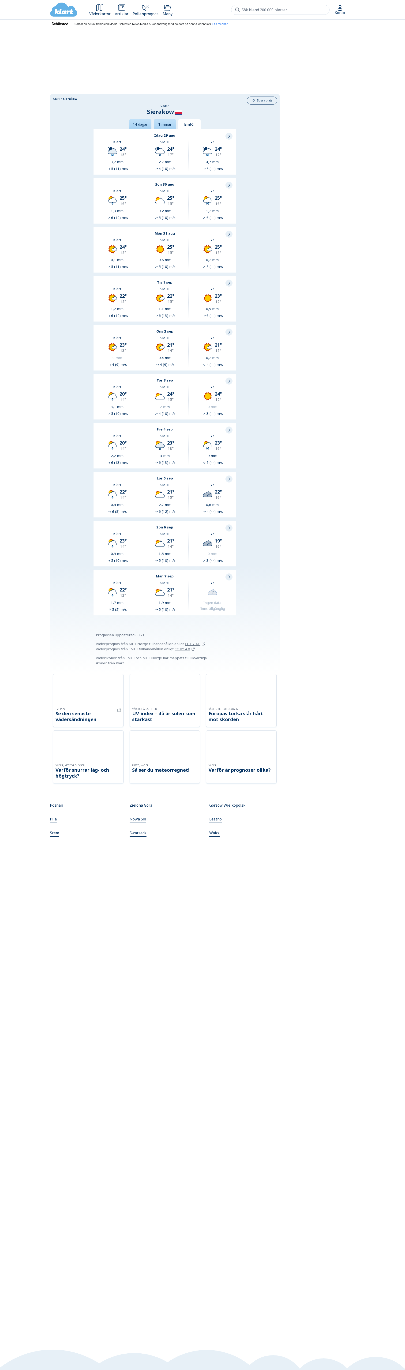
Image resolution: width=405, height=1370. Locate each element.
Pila (53, 819)
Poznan (56, 805)
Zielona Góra (141, 805)
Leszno (215, 819)
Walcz (214, 832)
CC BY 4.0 (192, 643)
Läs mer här (220, 24)
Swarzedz (138, 832)
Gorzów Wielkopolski (228, 805)
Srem (54, 832)
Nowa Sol (138, 819)
